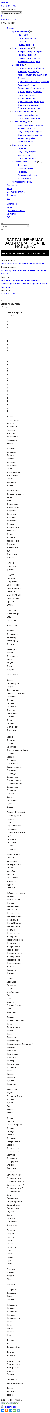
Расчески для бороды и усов (31, 88)
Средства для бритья (28, 115)
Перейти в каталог (37, 254)
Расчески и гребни (26, 138)
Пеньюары (23, 172)
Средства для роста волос (30, 125)
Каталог (10, 28)
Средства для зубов (27, 152)
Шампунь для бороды (28, 105)
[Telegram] (18, 1410)
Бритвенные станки (27, 38)
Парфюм (22, 148)
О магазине (12, 185)
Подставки (23, 35)
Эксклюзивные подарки (29, 61)
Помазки (22, 41)
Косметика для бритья (22, 112)
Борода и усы (18, 65)
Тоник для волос (25, 142)
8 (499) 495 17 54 (8, 6)
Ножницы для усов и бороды (31, 68)
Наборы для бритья (27, 55)
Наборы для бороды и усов (30, 51)
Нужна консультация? (11, 13)
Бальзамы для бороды (28, 71)
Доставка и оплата (16, 192)
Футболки (22, 165)
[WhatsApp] (14, 1410)
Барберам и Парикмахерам (24, 162)
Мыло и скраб (24, 155)
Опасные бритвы (25, 168)
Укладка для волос (26, 128)
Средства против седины (30, 132)
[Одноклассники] (6, 1410)
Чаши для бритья (26, 45)
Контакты (11, 195)
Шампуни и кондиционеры (30, 135)
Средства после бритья (29, 118)
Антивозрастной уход (22, 182)
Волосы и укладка (20, 122)
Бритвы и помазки (20, 31)
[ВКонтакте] (2, 1410)
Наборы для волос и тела (29, 58)
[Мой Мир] (10, 1410)
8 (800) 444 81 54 (8, 19)
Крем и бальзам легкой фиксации (33, 81)
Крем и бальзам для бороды (31, 102)
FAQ (8, 198)
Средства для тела (27, 158)
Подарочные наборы (21, 48)
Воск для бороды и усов (29, 108)
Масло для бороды (26, 98)
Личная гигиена (19, 145)
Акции (9, 188)
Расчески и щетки (26, 95)
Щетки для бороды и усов (30, 92)
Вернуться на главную (13, 254)
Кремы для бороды (26, 85)
